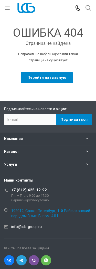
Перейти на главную (46, 77)
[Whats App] (46, 260)
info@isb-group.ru (26, 226)
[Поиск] (88, 8)
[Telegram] (21, 260)
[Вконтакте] (9, 260)
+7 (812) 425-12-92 (29, 190)
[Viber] (34, 260)
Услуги (10, 164)
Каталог (11, 151)
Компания (13, 138)
